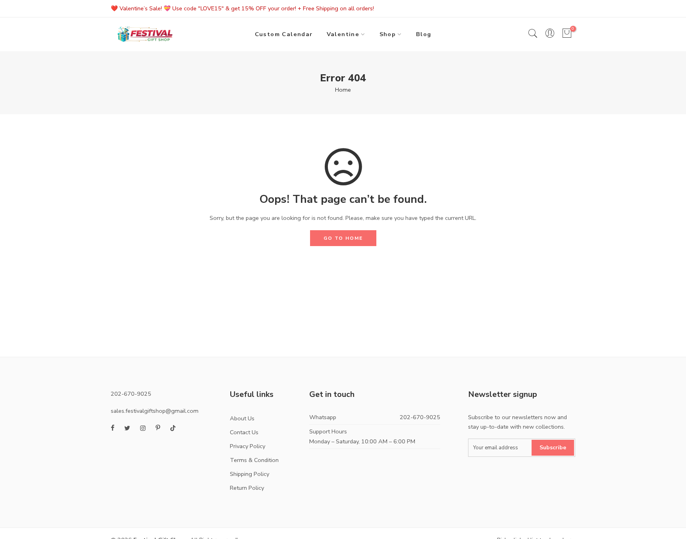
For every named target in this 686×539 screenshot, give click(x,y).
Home (343, 90)
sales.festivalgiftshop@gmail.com (154, 411)
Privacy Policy (247, 446)
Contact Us (244, 432)
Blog (424, 34)
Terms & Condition (254, 460)
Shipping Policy (249, 474)
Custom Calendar (284, 34)
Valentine (343, 34)
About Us (242, 418)
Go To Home (343, 238)
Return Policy (247, 488)
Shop (388, 34)
